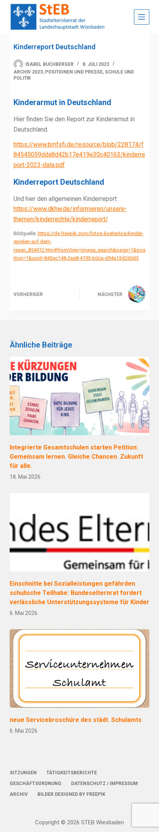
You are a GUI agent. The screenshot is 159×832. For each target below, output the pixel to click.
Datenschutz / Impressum (104, 783)
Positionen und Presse (74, 72)
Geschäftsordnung (35, 783)
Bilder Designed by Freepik (71, 794)
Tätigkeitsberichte (71, 772)
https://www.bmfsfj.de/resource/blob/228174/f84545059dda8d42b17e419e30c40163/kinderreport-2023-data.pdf (79, 155)
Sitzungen (23, 772)
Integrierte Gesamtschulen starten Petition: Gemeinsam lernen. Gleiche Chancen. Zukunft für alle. (76, 456)
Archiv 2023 (28, 72)
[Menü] (141, 17)
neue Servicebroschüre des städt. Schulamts (76, 719)
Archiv (19, 794)
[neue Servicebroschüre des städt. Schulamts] (80, 668)
